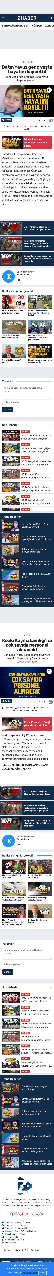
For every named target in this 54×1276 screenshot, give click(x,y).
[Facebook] (12, 1214)
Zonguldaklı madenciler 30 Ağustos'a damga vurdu (36, 463)
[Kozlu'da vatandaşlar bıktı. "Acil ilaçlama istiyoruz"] (14, 888)
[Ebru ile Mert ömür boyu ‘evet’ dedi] (14, 866)
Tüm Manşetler (11, 1237)
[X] (17, 1214)
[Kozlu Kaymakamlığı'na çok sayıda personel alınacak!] (27, 682)
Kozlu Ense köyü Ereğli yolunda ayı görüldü (37, 899)
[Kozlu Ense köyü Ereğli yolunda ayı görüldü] (40, 888)
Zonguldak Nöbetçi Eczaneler (18, 1222)
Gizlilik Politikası (32, 1250)
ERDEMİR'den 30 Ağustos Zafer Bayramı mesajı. (12, 312)
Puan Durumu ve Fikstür (15, 1234)
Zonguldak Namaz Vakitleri (17, 1228)
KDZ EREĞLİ (27, 62)
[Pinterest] (22, 1214)
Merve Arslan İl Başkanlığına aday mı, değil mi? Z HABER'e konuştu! (13, 922)
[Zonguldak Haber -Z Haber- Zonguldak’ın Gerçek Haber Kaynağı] (27, 18)
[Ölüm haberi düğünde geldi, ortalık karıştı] (40, 866)
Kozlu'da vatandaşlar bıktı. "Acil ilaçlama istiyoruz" (13, 899)
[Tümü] (50, 425)
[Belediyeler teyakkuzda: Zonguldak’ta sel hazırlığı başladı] (40, 301)
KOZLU (27, 635)
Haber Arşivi (10, 1243)
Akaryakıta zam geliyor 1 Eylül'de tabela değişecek (35, 450)
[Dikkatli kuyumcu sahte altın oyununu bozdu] (40, 351)
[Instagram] (27, 1214)
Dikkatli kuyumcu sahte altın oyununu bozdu (40, 361)
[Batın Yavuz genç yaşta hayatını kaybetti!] (27, 101)
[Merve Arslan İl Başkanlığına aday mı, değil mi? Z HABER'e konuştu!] (14, 911)
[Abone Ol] (50, 120)
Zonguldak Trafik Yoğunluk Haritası (20, 1231)
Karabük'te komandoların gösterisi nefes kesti (35, 476)
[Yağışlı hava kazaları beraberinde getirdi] (14, 326)
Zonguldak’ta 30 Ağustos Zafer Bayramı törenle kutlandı (36, 502)
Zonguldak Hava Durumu (16, 1225)
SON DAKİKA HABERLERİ (15, 25)
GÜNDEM (37, 25)
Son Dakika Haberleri (14, 1240)
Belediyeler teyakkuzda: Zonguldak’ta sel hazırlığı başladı (38, 313)
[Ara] (51, 18)
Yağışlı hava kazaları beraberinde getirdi (11, 336)
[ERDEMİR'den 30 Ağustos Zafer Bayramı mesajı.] (14, 301)
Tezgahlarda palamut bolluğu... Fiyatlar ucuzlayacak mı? (35, 489)
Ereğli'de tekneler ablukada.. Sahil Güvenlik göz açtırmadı (38, 337)
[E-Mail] (19, 280)
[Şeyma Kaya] (8, 276)
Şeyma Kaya (10, 126)
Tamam (42, 1273)
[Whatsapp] (41, 1214)
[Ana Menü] (3, 18)
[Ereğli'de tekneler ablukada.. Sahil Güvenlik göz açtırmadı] (40, 326)
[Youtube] (37, 1214)
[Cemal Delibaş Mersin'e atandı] (14, 351)
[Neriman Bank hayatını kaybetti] (40, 911)
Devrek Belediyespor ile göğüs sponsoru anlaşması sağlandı (36, 437)
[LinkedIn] (32, 1214)
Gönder (7, 409)
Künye (17, 1250)
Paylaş (8, 120)
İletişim (7, 1250)
